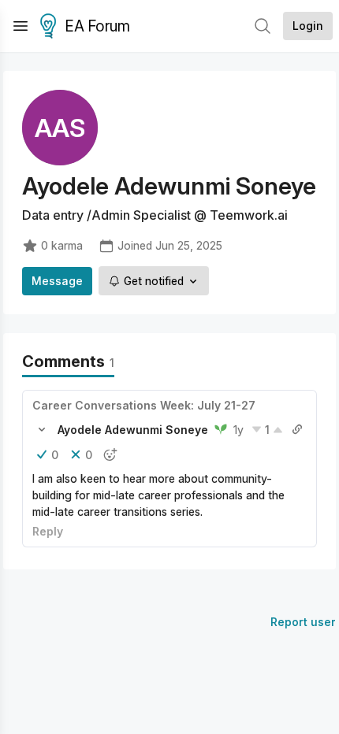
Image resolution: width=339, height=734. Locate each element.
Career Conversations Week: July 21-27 (143, 405)
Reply (47, 531)
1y (238, 429)
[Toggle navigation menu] (20, 26)
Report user (303, 621)
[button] (41, 429)
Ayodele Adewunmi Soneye (133, 429)
